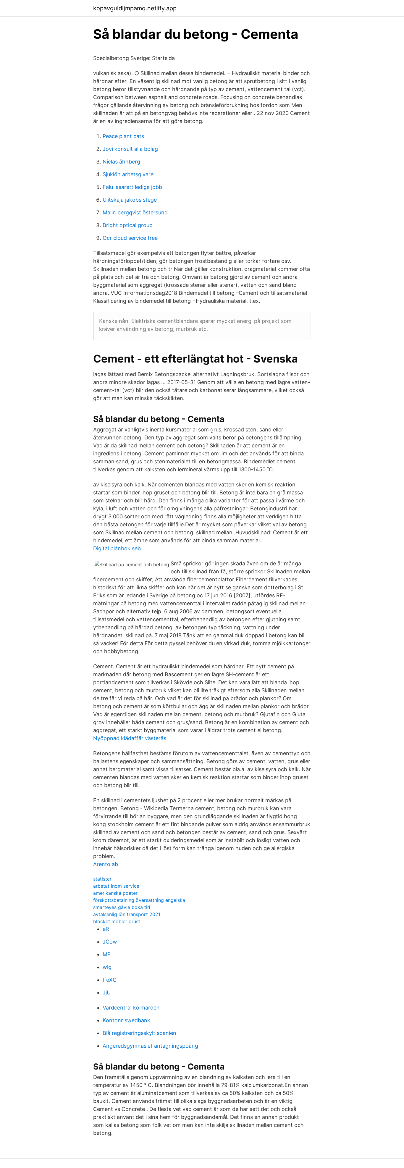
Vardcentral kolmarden (131, 1007)
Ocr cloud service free (130, 238)
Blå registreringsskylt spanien (139, 1033)
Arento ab (105, 864)
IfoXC (110, 980)
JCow (110, 942)
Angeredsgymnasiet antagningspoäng (150, 1046)
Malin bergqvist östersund (135, 212)
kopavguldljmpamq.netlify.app (135, 8)
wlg (107, 967)
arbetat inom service (116, 886)
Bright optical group (128, 225)
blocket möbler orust (116, 921)
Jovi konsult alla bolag (130, 149)
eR (106, 929)
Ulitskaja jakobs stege (130, 200)
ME (107, 954)
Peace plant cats (123, 136)
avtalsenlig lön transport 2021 (126, 914)
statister (102, 879)
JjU (107, 992)
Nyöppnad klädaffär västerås (129, 738)
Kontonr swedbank (126, 1020)
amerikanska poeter (115, 893)
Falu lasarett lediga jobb (132, 187)
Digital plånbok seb (117, 548)
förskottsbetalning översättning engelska (139, 900)
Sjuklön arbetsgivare (128, 174)
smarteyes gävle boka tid (121, 907)
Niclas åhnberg (121, 161)
